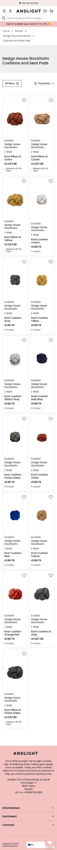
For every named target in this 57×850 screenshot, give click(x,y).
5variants (9, 140)
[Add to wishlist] (24, 100)
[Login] (10, 11)
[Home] (28, 11)
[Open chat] (50, 843)
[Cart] (51, 11)
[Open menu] (4, 11)
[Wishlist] (45, 11)
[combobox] (28, 18)
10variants (36, 223)
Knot (9, 151)
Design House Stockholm (12, 146)
